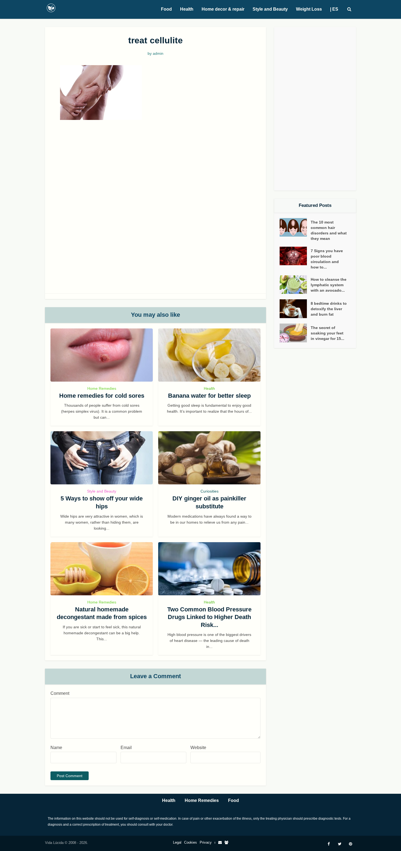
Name (56, 747)
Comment (59, 693)
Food (166, 9)
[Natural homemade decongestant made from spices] (101, 568)
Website (198, 747)
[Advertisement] (155, 166)
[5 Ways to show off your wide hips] (101, 457)
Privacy (206, 842)
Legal (177, 842)
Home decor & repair (223, 9)
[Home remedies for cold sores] (101, 355)
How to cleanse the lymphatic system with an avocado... (328, 284)
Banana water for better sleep (209, 395)
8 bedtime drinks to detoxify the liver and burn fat (329, 308)
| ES (334, 9)
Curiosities (209, 491)
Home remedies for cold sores (101, 395)
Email (126, 747)
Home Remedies (101, 388)
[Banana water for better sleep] (209, 355)
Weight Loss (309, 9)
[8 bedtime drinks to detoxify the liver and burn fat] (295, 308)
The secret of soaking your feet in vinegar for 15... (327, 333)
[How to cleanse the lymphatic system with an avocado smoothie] (295, 284)
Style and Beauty (270, 9)
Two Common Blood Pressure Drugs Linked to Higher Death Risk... (209, 617)
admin (158, 53)
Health (186, 9)
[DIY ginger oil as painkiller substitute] (209, 457)
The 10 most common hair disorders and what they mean (329, 230)
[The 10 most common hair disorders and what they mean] (295, 227)
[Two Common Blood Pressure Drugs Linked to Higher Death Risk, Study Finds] (209, 568)
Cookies (190, 842)
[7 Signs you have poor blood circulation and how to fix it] (295, 256)
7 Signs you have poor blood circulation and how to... (327, 259)
